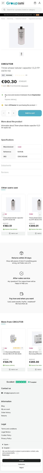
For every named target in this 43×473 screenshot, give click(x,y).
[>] (40, 215)
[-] (3, 113)
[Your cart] (35, 3)
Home (3, 19)
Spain (6, 444)
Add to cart (30, 113)
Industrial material (21, 19)
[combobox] (21, 9)
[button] (21, 75)
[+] (13, 113)
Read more (5, 455)
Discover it (24, 86)
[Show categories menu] (3, 3)
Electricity (10, 19)
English (6, 448)
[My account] (39, 3)
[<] (3, 215)
